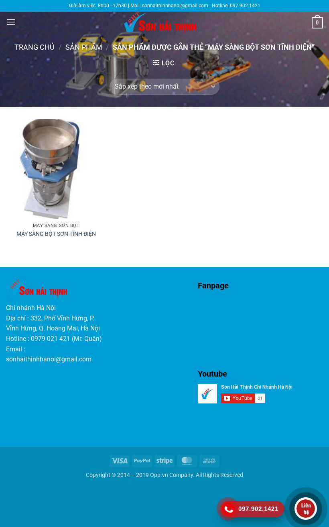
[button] (11, 22)
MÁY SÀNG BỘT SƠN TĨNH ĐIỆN (56, 234)
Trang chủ (34, 47)
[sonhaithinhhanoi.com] (164, 22)
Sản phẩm (83, 47)
